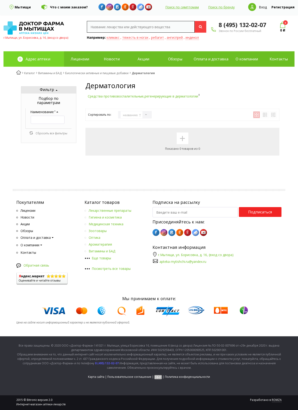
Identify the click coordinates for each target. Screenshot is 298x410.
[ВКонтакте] (117, 6)
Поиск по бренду (221, 7)
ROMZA (277, 400)
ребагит (157, 37)
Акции (143, 59)
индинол (192, 37)
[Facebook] (101, 6)
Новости (112, 59)
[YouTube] (148, 6)
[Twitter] (140, 6)
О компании (247, 59)
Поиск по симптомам (182, 7)
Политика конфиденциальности (187, 377)
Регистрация (283, 7)
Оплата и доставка (211, 59)
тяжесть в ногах (135, 37)
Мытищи (23, 7)
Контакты (279, 59)
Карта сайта (96, 377)
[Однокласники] (125, 6)
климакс (113, 37)
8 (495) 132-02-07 (242, 25)
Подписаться (260, 212)
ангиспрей (175, 37)
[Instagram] (109, 6)
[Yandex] (132, 6)
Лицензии (80, 59)
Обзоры (175, 59)
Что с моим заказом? (69, 7)
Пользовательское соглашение (129, 377)
